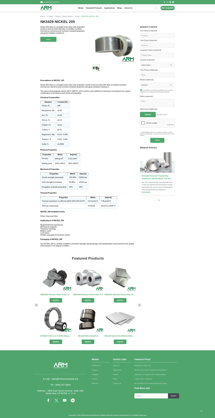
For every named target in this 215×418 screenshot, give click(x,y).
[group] (157, 173)
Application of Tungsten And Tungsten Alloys (150, 374)
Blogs (119, 8)
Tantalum (95, 370)
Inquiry (115, 374)
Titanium (95, 379)
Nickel (77, 16)
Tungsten (95, 374)
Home (42, 16)
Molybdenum (96, 365)
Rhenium (95, 383)
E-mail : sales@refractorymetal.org (60, 379)
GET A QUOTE (168, 8)
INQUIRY (56, 300)
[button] (132, 44)
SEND (157, 140)
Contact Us (117, 383)
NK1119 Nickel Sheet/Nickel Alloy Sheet (120, 336)
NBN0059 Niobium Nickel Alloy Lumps (55, 295)
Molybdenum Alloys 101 (142, 365)
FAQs (115, 379)
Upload (148, 114)
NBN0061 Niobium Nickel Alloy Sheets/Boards (120, 295)
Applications (109, 8)
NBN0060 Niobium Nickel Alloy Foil (88, 295)
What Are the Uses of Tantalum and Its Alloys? (150, 370)
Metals (81, 8)
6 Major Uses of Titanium (143, 379)
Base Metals (68, 16)
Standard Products (94, 8)
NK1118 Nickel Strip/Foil (88, 336)
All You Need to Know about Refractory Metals (150, 383)
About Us (128, 8)
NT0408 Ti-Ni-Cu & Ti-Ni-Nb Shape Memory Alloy (55, 336)
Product (50, 16)
